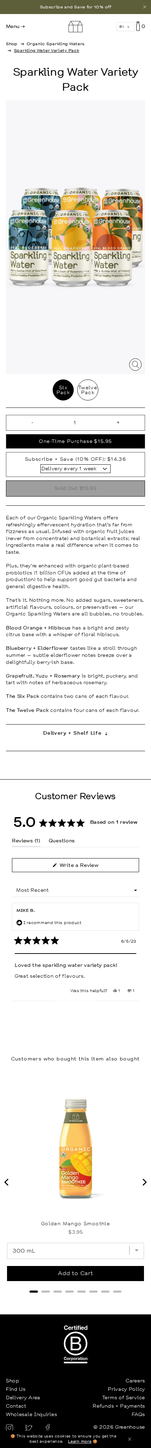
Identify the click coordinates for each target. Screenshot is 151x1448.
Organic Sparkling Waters (56, 44)
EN (121, 26)
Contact (16, 1405)
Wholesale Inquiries (31, 1414)
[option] (75, 7)
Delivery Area (23, 1397)
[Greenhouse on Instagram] (10, 1426)
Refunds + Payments (119, 1405)
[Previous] (7, 1182)
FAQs (138, 1414)
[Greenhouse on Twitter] (29, 1426)
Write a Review (88, 866)
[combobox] (125, 27)
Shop (12, 44)
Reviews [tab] (26, 842)
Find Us (16, 1389)
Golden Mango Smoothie (75, 1223)
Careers (135, 1380)
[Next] (144, 1182)
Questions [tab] (62, 842)
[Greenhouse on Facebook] (47, 1426)
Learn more (79, 1441)
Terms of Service (123, 1397)
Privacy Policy (126, 1389)
